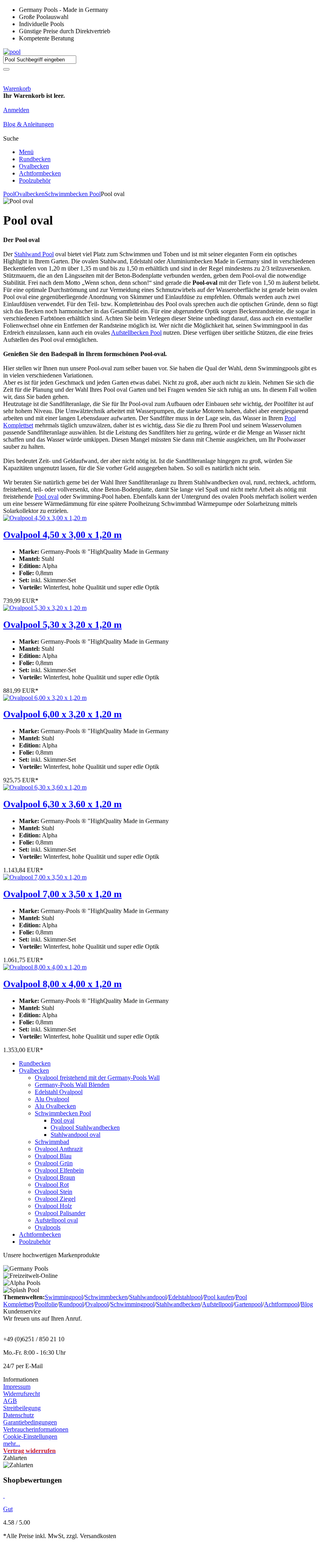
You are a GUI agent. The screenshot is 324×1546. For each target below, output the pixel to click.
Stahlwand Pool (34, 254)
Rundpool (71, 1304)
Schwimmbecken (106, 1297)
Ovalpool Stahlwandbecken (85, 1127)
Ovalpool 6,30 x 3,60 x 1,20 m (62, 804)
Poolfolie (46, 1304)
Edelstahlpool (185, 1297)
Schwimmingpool (132, 1304)
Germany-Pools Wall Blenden (72, 1084)
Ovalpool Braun (55, 1177)
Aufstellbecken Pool (136, 332)
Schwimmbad (52, 1141)
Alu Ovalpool (52, 1099)
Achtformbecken (40, 173)
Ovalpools (47, 1227)
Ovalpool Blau (53, 1156)
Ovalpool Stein (53, 1191)
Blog (307, 1304)
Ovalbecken (34, 166)
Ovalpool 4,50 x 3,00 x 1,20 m (62, 535)
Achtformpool (281, 1304)
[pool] (12, 51)
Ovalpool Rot (52, 1184)
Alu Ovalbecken (55, 1106)
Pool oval (46, 496)
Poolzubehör (35, 180)
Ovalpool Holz (53, 1206)
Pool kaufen (219, 1297)
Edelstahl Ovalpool (59, 1091)
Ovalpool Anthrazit (59, 1149)
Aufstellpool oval (56, 1220)
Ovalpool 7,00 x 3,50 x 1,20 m (62, 894)
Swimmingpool (64, 1297)
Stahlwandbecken (178, 1304)
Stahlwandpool (148, 1297)
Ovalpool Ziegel (55, 1198)
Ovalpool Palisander (60, 1213)
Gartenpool (248, 1304)
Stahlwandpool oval (75, 1134)
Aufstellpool (217, 1304)
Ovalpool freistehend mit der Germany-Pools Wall (97, 1077)
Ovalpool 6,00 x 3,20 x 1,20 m (62, 714)
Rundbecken (35, 159)
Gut (8, 1509)
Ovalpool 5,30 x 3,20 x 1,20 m (62, 625)
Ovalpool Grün (54, 1163)
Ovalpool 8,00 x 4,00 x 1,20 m (62, 984)
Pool (9, 194)
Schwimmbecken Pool (73, 194)
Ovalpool (97, 1304)
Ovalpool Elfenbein (59, 1170)
